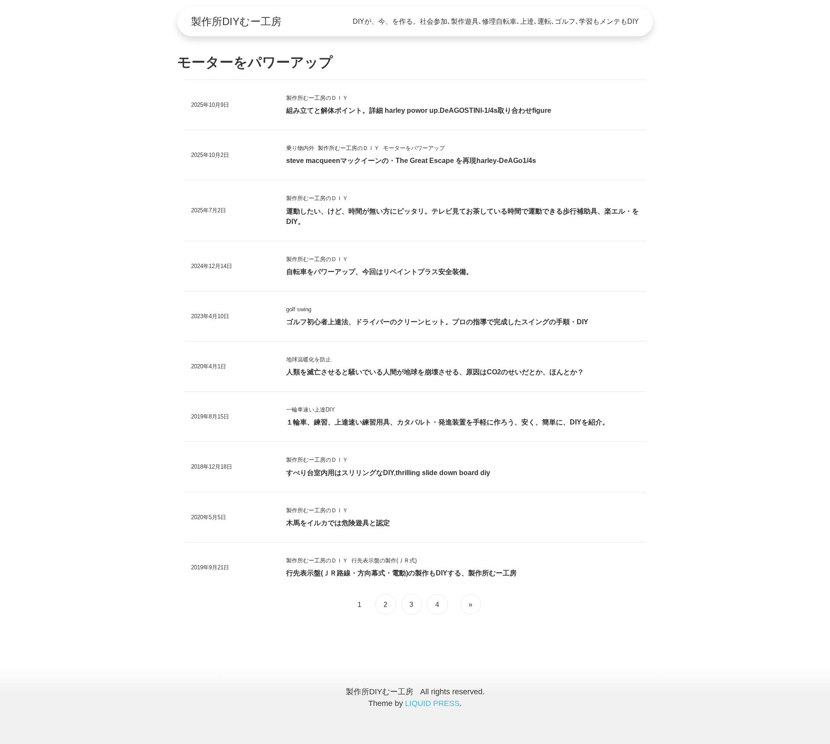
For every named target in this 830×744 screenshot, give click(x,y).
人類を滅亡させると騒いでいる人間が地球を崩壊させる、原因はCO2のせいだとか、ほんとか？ (435, 372)
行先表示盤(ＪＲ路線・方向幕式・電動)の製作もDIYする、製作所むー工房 (401, 573)
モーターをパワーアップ (414, 148)
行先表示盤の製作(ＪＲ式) (384, 560)
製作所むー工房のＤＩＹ (317, 98)
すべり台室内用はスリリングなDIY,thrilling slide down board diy (388, 472)
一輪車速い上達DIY (310, 409)
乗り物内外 (300, 148)
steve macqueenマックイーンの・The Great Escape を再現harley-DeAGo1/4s (411, 160)
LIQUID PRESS (432, 703)
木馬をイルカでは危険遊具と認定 (338, 523)
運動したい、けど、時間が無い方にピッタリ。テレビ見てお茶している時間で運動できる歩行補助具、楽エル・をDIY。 (462, 216)
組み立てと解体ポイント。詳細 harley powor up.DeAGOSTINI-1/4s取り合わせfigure (418, 110)
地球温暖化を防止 (308, 359)
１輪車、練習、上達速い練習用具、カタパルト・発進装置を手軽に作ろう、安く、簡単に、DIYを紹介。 (447, 422)
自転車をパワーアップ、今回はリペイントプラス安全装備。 (379, 271)
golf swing (298, 309)
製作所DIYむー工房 (236, 21)
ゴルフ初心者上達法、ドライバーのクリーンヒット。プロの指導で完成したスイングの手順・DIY (437, 322)
